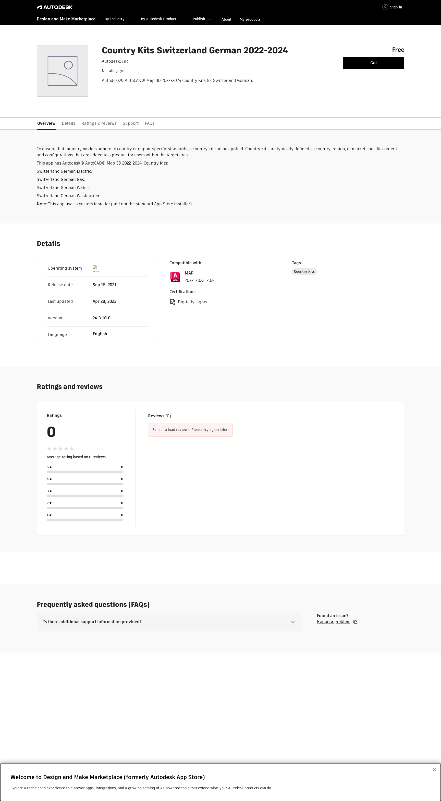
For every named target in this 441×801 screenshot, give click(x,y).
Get (373, 63)
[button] (169, 622)
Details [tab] (68, 123)
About (226, 19)
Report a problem (333, 621)
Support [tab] (131, 123)
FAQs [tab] (149, 123)
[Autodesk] (54, 7)
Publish (199, 18)
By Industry (115, 18)
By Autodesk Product (158, 18)
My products (250, 19)
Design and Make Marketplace (66, 19)
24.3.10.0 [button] (102, 318)
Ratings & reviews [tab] (99, 123)
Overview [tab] (46, 123)
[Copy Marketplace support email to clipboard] (355, 621)
